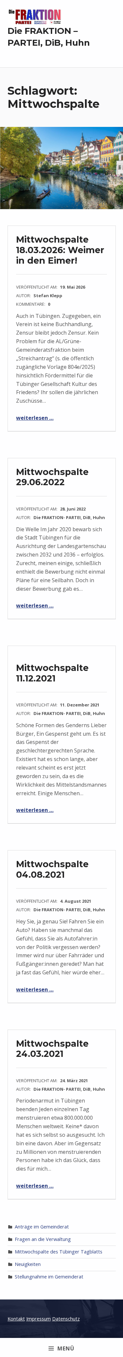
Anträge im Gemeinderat (42, 1227)
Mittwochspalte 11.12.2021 (52, 673)
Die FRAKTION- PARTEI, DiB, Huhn (69, 517)
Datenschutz (66, 1319)
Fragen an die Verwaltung (43, 1239)
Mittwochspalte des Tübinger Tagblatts (58, 1252)
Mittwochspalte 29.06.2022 (52, 477)
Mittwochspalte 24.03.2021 (52, 1048)
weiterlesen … (34, 417)
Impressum (38, 1319)
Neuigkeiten (28, 1264)
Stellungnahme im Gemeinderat (49, 1277)
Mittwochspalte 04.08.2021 (52, 869)
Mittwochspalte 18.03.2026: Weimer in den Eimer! (60, 250)
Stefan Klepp (47, 295)
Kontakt (16, 1319)
